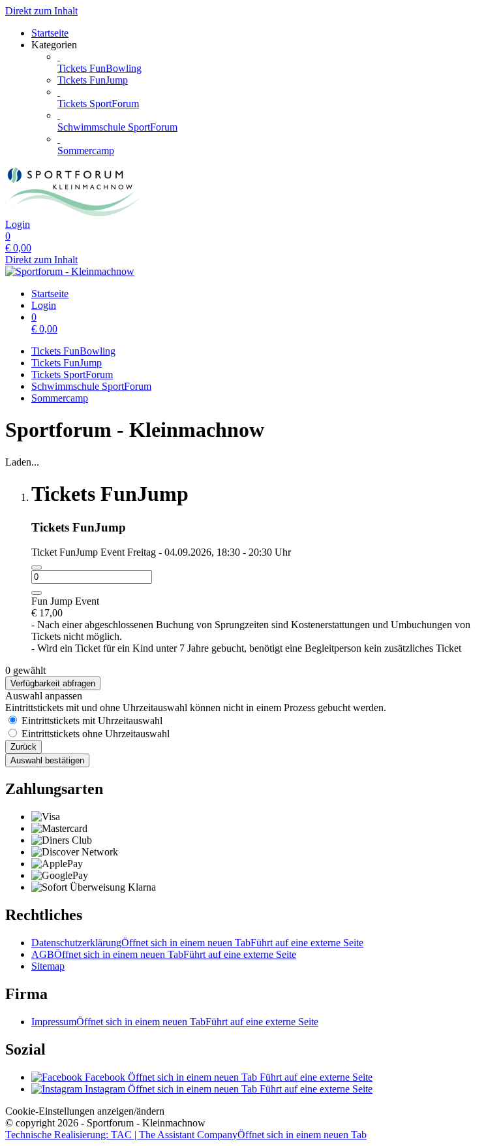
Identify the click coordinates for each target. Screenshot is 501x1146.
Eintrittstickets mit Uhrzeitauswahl (92, 720)
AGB (163, 954)
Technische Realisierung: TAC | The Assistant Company (186, 1134)
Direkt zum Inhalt (41, 10)
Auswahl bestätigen (47, 760)
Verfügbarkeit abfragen (52, 683)
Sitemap (48, 966)
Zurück (23, 747)
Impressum (174, 1021)
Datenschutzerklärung (197, 942)
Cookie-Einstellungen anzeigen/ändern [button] (84, 1111)
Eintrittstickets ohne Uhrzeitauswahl (96, 733)
